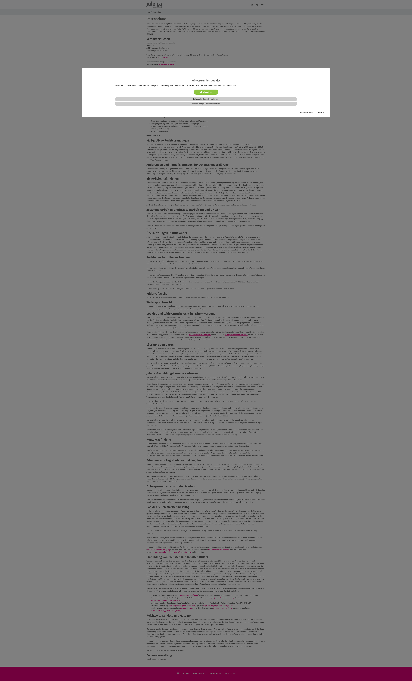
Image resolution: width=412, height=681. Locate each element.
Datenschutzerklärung (305, 112)
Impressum (320, 112)
